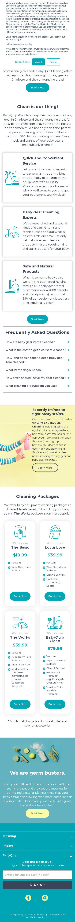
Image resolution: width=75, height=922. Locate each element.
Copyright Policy (57, 914)
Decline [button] (53, 61)
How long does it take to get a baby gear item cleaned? (34, 360)
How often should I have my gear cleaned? (35, 378)
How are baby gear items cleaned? (30, 342)
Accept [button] (38, 61)
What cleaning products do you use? (31, 385)
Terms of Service (36, 914)
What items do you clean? (23, 370)
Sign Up (37, 885)
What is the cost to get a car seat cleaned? (35, 350)
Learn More (45, 467)
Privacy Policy (16, 914)
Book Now (37, 87)
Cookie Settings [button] (22, 61)
